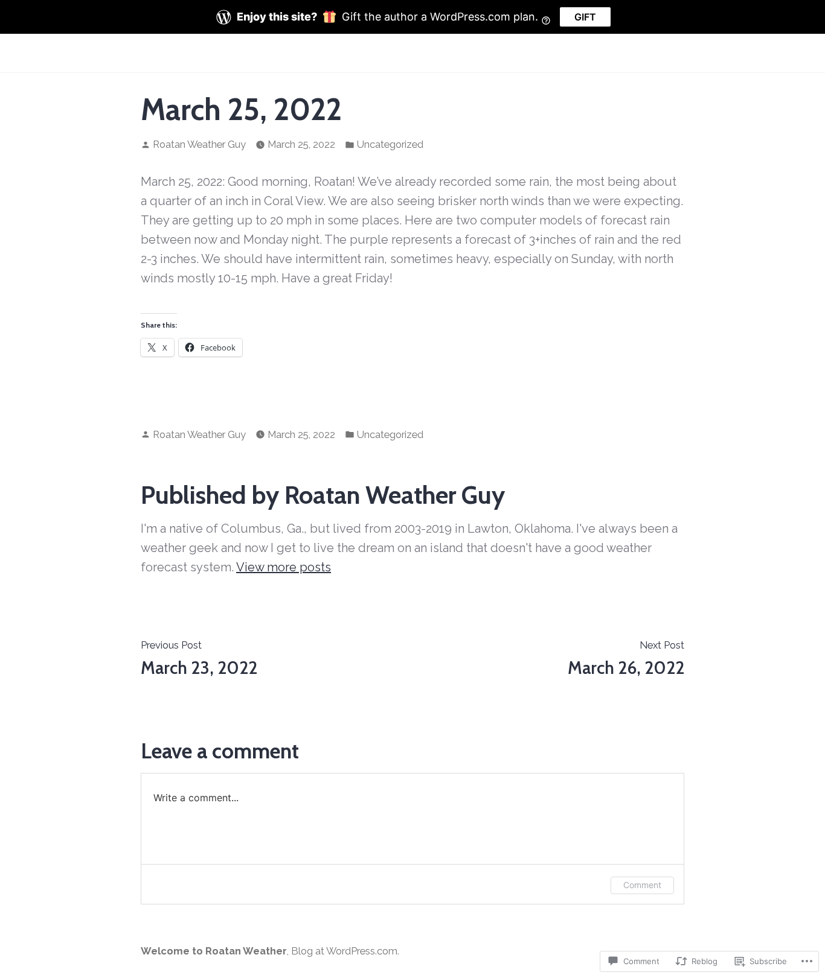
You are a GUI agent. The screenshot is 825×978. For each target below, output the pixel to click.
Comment (642, 885)
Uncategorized (390, 144)
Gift (585, 17)
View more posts (283, 567)
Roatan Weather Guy (199, 144)
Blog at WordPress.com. (345, 951)
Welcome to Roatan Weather (214, 951)
